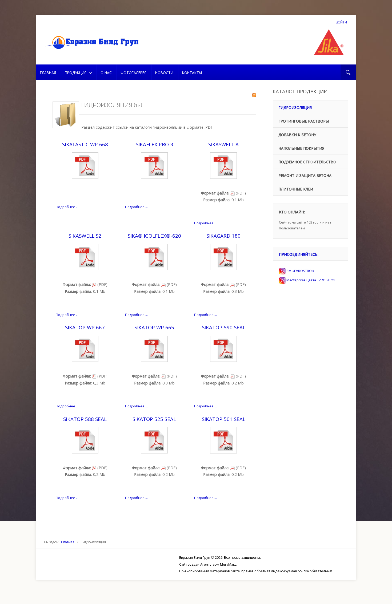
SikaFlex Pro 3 (154, 144)
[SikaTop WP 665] (154, 348)
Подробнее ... (67, 206)
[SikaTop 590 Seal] (223, 348)
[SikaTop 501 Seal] (223, 440)
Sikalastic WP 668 (85, 144)
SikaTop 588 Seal (85, 419)
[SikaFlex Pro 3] (154, 165)
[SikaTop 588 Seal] (85, 440)
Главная (48, 72)
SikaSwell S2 (85, 235)
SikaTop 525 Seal (154, 419)
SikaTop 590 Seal (223, 327)
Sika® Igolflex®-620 (154, 235)
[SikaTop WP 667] (85, 348)
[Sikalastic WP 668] (85, 165)
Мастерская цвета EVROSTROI (310, 280)
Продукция (75, 72)
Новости (164, 72)
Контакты (192, 72)
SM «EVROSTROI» (300, 270)
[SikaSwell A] (223, 165)
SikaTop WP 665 (154, 327)
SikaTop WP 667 (85, 327)
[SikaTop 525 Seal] (154, 440)
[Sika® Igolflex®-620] (154, 256)
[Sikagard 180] (223, 256)
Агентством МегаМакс (218, 564)
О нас (106, 72)
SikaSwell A (223, 144)
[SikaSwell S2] (85, 256)
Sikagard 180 (223, 235)
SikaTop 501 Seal (223, 419)
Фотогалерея (133, 72)
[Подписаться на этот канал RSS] (254, 95)
